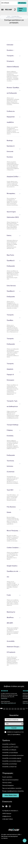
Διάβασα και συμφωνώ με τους (15, 733)
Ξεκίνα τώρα (21, 9)
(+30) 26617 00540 (7, 819)
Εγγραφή (14, 728)
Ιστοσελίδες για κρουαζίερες (10, 752)
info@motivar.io (6, 816)
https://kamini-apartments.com (8, 703)
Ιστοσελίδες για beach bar (9, 766)
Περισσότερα (4, 698)
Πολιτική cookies (7, 782)
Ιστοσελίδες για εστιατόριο (9, 764)
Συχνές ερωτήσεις (7, 777)
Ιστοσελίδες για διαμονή (8, 744)
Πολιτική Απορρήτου (8, 785)
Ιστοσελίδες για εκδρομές (9, 749)
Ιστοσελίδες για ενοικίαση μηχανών (11, 758)
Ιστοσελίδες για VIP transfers (10, 747)
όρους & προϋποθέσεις (14, 734)
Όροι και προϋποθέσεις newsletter (12, 788)
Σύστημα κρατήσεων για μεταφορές (14, 17)
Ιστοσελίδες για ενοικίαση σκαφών (11, 761)
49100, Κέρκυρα (6, 813)
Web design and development (9, 836)
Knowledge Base (15, 16)
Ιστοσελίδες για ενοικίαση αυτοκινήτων (13, 755)
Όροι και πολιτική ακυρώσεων (10, 780)
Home (8, 16)
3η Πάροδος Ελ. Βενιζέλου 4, (10, 810)
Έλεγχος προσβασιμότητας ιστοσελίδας (13, 791)
